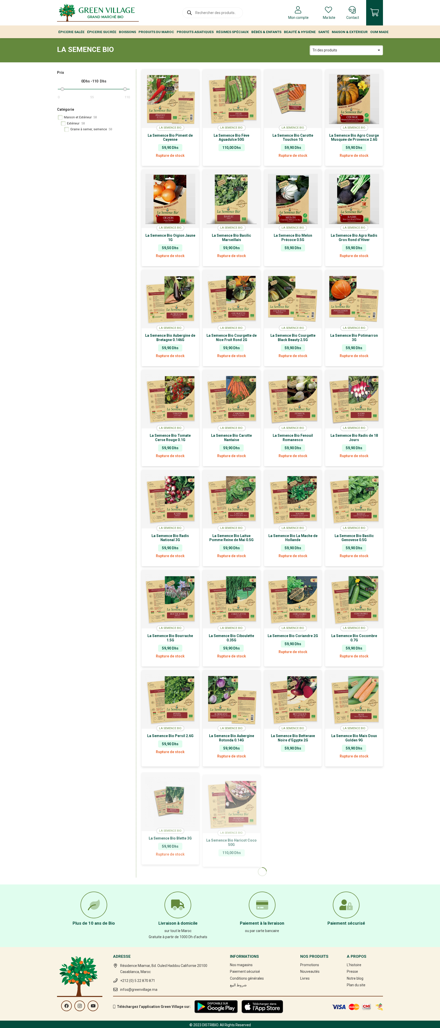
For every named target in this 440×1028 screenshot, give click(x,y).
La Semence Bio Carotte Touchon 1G (292, 137)
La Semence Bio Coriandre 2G (293, 636)
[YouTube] (93, 1006)
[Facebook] (66, 1006)
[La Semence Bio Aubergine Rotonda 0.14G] (231, 699)
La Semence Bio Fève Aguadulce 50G (231, 137)
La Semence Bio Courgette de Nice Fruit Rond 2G (232, 337)
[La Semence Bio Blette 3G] (170, 799)
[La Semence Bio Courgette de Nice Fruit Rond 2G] (231, 299)
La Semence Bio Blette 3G (170, 836)
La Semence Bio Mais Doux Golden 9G (354, 738)
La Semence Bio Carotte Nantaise (231, 437)
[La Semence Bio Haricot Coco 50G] (231, 799)
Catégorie (65, 109)
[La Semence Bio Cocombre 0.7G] (354, 599)
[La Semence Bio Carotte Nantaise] (231, 399)
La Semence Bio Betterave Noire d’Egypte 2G (293, 738)
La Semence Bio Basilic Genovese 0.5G (354, 538)
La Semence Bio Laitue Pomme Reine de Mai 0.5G (231, 538)
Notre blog (355, 978)
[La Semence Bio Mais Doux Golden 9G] (354, 699)
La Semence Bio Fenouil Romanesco (293, 437)
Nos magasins (241, 965)
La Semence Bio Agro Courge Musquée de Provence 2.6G (354, 137)
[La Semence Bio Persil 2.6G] (170, 699)
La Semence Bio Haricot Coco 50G (231, 838)
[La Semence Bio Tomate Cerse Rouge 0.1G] (170, 399)
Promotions (309, 965)
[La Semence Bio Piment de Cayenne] (170, 98)
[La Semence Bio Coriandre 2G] (293, 599)
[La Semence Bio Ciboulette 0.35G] (231, 599)
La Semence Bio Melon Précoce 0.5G (293, 237)
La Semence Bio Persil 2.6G (170, 736)
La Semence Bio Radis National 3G (170, 538)
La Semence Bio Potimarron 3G (354, 337)
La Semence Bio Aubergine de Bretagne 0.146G (170, 337)
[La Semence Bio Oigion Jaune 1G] (170, 199)
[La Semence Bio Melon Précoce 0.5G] (293, 199)
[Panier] (374, 12)
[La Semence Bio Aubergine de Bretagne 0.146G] (170, 299)
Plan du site (356, 985)
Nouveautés (310, 971)
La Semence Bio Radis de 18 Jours (354, 437)
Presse (352, 971)
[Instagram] (79, 1006)
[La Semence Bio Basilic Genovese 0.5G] (354, 499)
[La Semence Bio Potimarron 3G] (354, 299)
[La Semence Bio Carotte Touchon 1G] (293, 98)
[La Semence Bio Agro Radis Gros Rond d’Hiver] (354, 199)
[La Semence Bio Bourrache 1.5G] (170, 599)
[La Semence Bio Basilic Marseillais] (231, 199)
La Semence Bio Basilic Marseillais (231, 237)
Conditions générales (247, 978)
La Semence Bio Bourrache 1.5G (170, 638)
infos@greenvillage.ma (138, 990)
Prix (60, 73)
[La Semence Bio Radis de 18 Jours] (354, 399)
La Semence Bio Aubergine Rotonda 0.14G (231, 738)
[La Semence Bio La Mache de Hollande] (293, 499)
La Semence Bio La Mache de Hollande (293, 538)
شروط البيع (238, 985)
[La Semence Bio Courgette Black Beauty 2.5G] (293, 299)
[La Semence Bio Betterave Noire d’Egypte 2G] (293, 699)
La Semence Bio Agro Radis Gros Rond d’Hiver (354, 237)
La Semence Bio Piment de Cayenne (170, 137)
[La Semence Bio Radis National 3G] (170, 499)
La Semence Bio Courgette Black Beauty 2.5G (292, 337)
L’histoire (354, 965)
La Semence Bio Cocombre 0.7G (354, 638)
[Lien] (98, 13)
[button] (231, 162)
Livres (305, 978)
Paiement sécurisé (245, 971)
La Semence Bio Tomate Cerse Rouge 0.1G (170, 437)
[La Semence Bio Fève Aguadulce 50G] (231, 98)
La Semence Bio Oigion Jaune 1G (170, 237)
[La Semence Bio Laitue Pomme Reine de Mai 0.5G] (231, 499)
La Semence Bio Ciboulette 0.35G (231, 638)
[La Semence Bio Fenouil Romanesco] (293, 399)
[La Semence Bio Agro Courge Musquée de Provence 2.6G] (354, 98)
